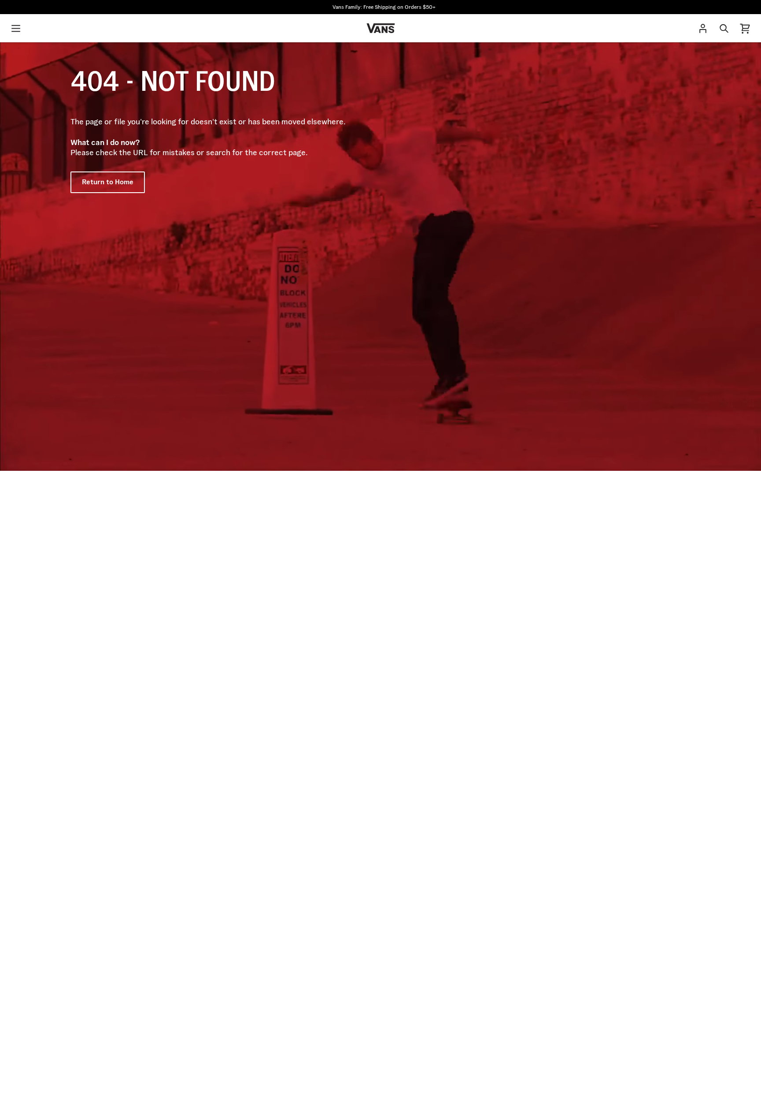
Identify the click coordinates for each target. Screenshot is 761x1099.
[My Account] (702, 28)
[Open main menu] (15, 28)
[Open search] (724, 28)
